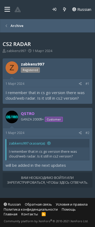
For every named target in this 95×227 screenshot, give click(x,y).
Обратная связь (38, 204)
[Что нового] (64, 9)
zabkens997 (16, 50)
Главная (10, 214)
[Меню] (7, 9)
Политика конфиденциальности (31, 209)
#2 (87, 133)
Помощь (69, 209)
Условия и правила (72, 204)
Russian (83, 9)
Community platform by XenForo (46, 221)
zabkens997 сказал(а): (27, 143)
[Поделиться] (80, 84)
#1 (87, 83)
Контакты (29, 214)
